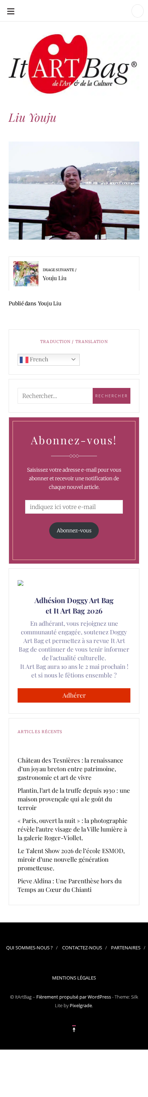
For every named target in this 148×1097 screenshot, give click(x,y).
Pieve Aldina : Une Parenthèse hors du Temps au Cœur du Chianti (70, 885)
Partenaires (125, 947)
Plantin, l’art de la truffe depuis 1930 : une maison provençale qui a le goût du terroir (74, 798)
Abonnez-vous (74, 530)
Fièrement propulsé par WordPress (73, 997)
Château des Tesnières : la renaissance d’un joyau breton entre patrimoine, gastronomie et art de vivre (70, 768)
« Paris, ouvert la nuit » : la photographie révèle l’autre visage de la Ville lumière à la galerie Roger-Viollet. (73, 829)
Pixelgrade (81, 1005)
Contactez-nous (82, 947)
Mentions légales (74, 978)
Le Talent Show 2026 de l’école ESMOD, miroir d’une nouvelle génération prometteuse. (71, 859)
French (38, 359)
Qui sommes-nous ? (29, 947)
